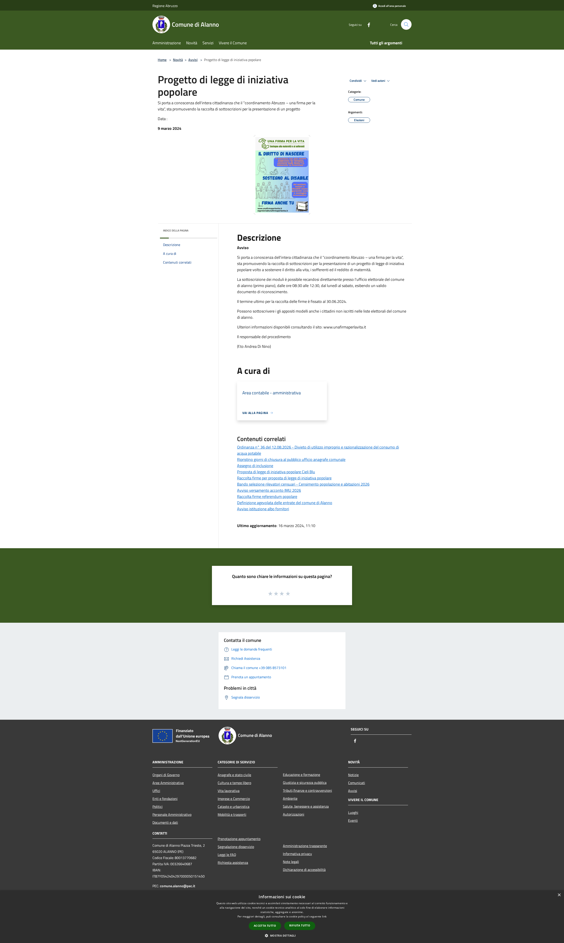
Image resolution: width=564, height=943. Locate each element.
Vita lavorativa (228, 790)
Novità (178, 59)
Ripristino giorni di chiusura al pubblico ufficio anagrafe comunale (291, 459)
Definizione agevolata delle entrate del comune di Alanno (284, 503)
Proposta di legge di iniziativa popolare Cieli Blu (276, 472)
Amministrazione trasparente (305, 845)
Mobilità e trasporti (232, 814)
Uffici (156, 790)
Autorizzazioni (293, 814)
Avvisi (193, 59)
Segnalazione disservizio (236, 846)
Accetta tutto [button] (265, 926)
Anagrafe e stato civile (234, 774)
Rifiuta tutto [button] (299, 925)
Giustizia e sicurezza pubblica (305, 782)
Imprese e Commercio (234, 798)
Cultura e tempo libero (234, 782)
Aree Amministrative (168, 782)
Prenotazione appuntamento (239, 838)
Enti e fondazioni (165, 798)
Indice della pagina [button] (175, 230)
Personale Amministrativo (171, 814)
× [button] (559, 895)
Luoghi (353, 812)
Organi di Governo (166, 774)
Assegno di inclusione (255, 466)
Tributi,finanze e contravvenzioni (307, 790)
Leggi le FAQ (227, 854)
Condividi (356, 80)
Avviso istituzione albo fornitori (263, 509)
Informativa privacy (297, 853)
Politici (157, 806)
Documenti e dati (165, 822)
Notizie (353, 774)
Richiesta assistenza (233, 862)
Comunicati (356, 782)
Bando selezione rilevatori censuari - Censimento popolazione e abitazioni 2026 (303, 484)
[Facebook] (367, 24)
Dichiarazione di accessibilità (304, 869)
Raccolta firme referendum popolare (267, 496)
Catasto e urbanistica (233, 806)
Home (162, 59)
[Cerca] (406, 24)
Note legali (291, 861)
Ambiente (290, 798)
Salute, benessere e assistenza (306, 806)
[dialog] (282, 916)
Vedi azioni (378, 80)
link (324, 916)
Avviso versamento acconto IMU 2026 (269, 490)
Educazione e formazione (301, 774)
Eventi (353, 820)
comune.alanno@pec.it (177, 886)
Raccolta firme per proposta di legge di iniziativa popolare (284, 478)
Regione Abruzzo (165, 5)
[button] (282, 935)
